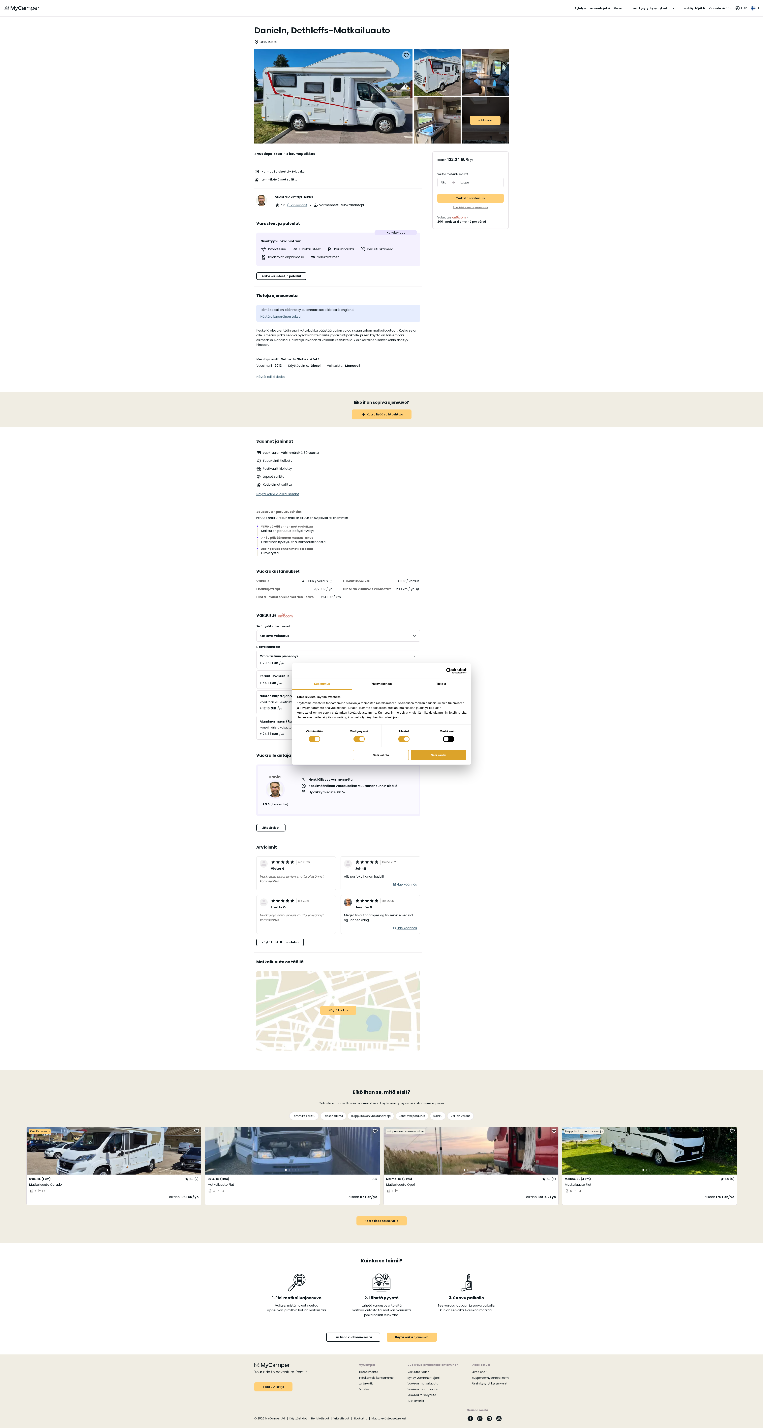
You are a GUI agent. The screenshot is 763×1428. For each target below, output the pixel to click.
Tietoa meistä (368, 1372)
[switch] (359, 739)
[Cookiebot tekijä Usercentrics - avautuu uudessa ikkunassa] (449, 671)
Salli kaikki (438, 755)
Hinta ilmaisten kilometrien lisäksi (285, 597)
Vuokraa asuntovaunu (423, 1389)
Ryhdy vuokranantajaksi (592, 8)
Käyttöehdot (298, 1418)
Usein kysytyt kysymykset (648, 8)
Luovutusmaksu (356, 581)
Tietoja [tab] (441, 683)
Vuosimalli (264, 365)
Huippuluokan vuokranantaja (371, 1116)
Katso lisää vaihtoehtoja (385, 414)
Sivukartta (360, 1418)
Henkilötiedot (320, 1418)
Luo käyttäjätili (694, 8)
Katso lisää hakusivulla (381, 1221)
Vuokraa (620, 8)
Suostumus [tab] (322, 683)
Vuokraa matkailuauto (423, 1383)
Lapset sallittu (333, 1116)
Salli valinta (381, 755)
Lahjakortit (366, 1383)
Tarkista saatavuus (470, 198)
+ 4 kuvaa (485, 120)
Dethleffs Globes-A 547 (300, 359)
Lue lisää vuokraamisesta (353, 1337)
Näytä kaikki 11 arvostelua (280, 942)
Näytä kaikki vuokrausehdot (277, 494)
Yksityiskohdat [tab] (381, 683)
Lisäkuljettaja (268, 589)
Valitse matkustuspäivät (452, 174)
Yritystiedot (341, 1418)
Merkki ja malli (267, 359)
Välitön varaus (460, 1116)
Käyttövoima (298, 365)
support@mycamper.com (490, 1378)
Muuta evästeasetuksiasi (389, 1418)
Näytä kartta (338, 1010)
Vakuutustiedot (418, 1372)
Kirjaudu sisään (720, 8)
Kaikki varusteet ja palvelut (281, 276)
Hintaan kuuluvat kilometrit (367, 589)
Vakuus (262, 581)
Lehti (675, 8)
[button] (741, 8)
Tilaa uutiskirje (273, 1387)
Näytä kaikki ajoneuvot (412, 1337)
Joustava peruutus (412, 1116)
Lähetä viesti (270, 828)
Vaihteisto (335, 365)
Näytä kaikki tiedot (270, 376)
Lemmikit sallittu (304, 1116)
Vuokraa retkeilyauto (422, 1395)
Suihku (437, 1116)
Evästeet (365, 1389)
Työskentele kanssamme (376, 1378)
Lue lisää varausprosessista (470, 207)
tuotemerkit (416, 1401)
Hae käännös (407, 884)
